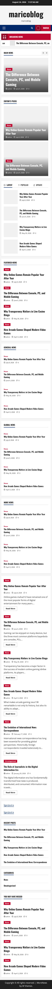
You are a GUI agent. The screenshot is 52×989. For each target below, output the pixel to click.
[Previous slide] (43, 53)
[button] (4, 28)
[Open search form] (32, 28)
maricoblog (26, 13)
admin (10, 89)
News (9, 69)
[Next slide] (46, 53)
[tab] (11, 185)
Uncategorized (10, 761)
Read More (11, 609)
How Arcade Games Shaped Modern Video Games (11, 247)
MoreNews (42, 982)
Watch (46, 27)
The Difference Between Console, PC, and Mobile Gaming (23, 79)
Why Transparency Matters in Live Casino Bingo (11, 230)
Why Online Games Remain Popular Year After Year (26, 131)
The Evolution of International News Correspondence (20, 729)
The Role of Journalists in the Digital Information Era (21, 768)
